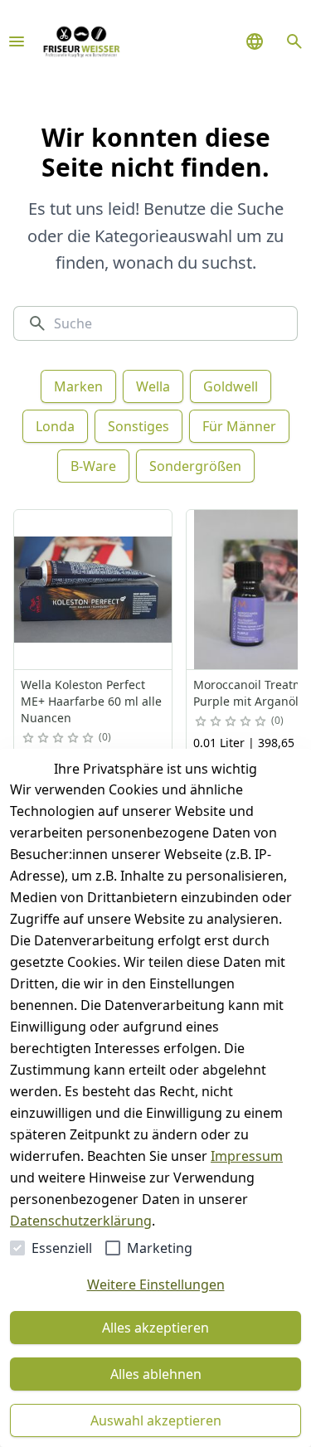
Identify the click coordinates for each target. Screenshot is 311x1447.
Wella (153, 386)
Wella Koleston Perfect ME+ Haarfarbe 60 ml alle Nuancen (91, 701)
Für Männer (239, 426)
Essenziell (62, 1248)
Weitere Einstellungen (156, 1284)
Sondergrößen (195, 466)
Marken (78, 386)
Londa (55, 426)
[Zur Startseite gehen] (81, 41)
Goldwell (230, 386)
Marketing (159, 1248)
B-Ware (93, 466)
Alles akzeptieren (155, 1327)
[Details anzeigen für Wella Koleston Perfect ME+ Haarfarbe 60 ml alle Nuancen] (93, 589)
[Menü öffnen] (16, 41)
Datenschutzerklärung (81, 1220)
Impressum (247, 1156)
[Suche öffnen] (294, 41)
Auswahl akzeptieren (155, 1420)
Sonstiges (138, 426)
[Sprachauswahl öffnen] (254, 41)
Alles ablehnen (156, 1374)
